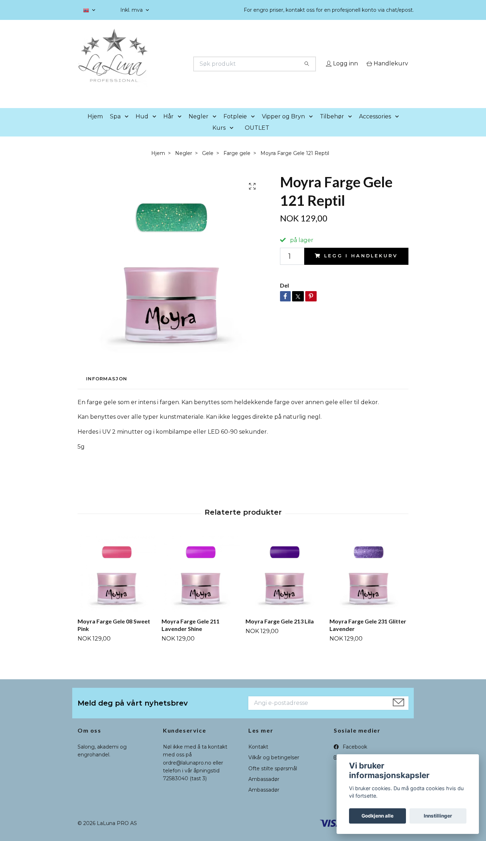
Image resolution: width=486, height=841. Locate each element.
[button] (128, 127)
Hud (142, 126)
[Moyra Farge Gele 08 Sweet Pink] (117, 583)
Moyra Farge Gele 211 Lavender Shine (191, 635)
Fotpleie (235, 126)
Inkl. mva (132, 10)
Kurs (219, 137)
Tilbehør (332, 126)
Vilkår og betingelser (273, 768)
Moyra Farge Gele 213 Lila (279, 631)
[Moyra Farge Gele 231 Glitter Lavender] (368, 583)
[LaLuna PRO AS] (160, 64)
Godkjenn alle (377, 816)
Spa (115, 126)
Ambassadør (263, 789)
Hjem (95, 126)
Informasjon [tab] (106, 389)
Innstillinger (438, 816)
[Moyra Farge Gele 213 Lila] (284, 583)
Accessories (375, 126)
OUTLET (257, 137)
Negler (198, 126)
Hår (168, 126)
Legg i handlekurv (360, 266)
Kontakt (258, 757)
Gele (207, 163)
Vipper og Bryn (283, 126)
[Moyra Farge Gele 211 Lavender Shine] (201, 583)
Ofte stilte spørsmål (272, 778)
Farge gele (236, 163)
